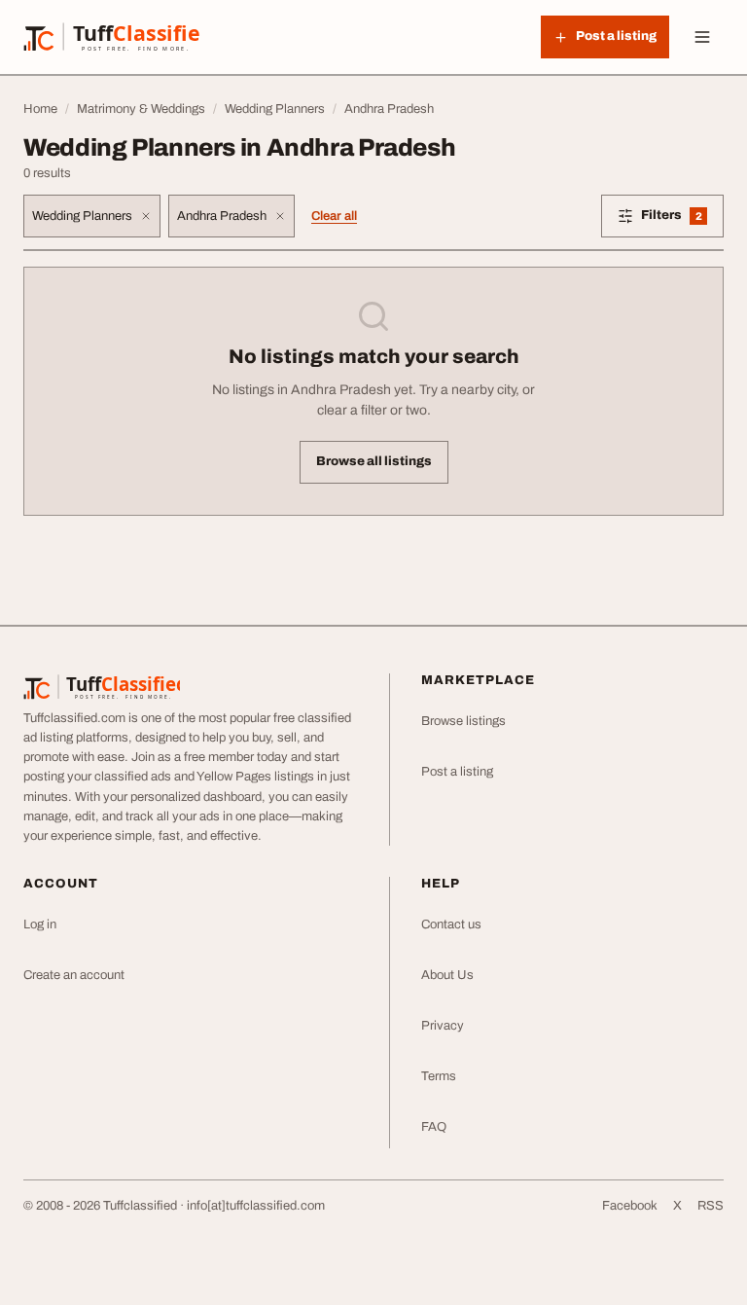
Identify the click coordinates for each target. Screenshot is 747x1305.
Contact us (451, 924)
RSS (710, 1206)
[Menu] (702, 37)
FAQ (433, 1127)
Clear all (334, 216)
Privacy (442, 1026)
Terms (438, 1076)
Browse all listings (374, 461)
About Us (447, 975)
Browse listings (463, 721)
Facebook (630, 1206)
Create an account (73, 975)
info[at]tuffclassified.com (256, 1206)
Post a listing (457, 772)
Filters (682, 218)
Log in (39, 924)
